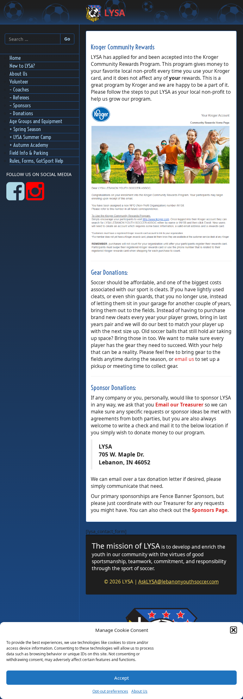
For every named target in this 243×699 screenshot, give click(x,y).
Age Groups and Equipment (35, 121)
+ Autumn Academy (28, 145)
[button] (233, 630)
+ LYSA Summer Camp (30, 137)
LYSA (113, 13)
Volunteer (18, 81)
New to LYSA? (22, 65)
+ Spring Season (25, 129)
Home (15, 57)
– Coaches (19, 89)
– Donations (21, 113)
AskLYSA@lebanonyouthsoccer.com (178, 581)
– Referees (19, 97)
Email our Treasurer (179, 404)
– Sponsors (20, 105)
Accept (121, 678)
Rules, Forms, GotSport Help (36, 160)
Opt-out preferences (110, 691)
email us (184, 359)
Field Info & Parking (28, 152)
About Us (139, 691)
